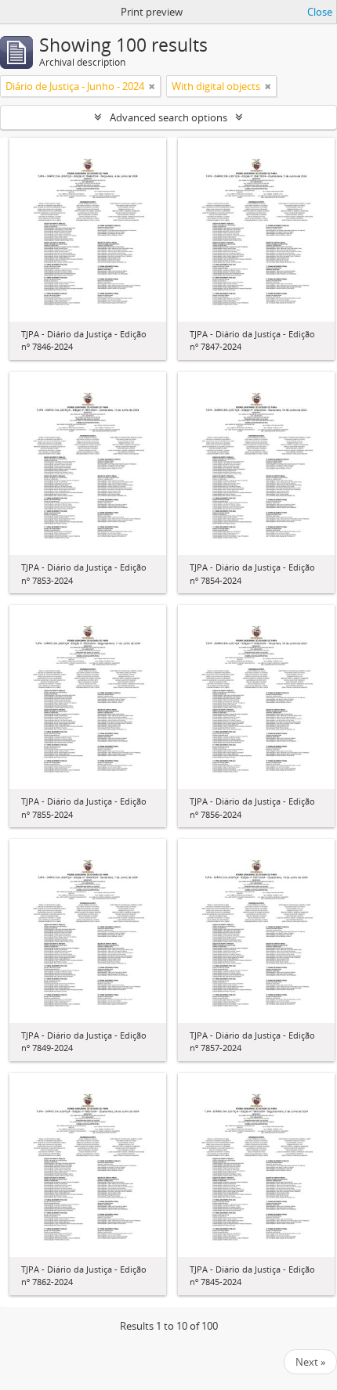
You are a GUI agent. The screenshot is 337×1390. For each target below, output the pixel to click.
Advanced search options (168, 117)
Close (319, 12)
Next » (310, 1362)
